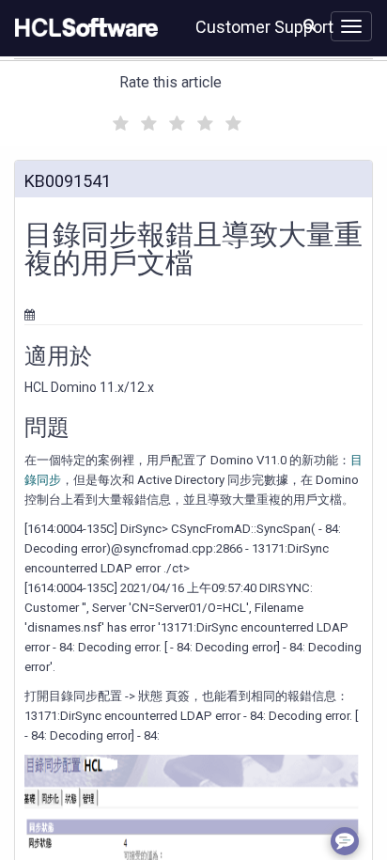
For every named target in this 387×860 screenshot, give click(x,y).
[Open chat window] (345, 841)
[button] (309, 24)
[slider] (174, 120)
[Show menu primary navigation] (351, 26)
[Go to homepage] (82, 28)
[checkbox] (118, 118)
